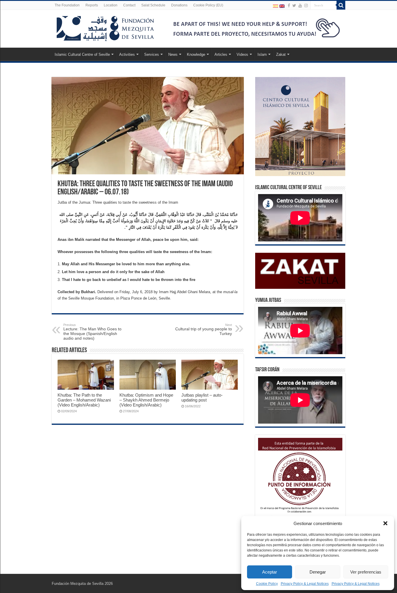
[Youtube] (300, 5)
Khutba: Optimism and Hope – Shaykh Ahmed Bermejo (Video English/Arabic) (146, 400)
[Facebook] (289, 5)
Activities (127, 54)
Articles (220, 54)
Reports (91, 5)
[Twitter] (294, 5)
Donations (179, 5)
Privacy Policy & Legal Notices (305, 584)
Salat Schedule (153, 5)
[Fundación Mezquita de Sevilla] (105, 27)
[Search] (341, 5)
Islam (262, 54)
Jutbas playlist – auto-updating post (202, 397)
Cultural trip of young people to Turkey (203, 329)
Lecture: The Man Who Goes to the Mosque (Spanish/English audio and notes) (92, 332)
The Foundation (67, 5)
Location (110, 5)
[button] (385, 523)
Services (151, 54)
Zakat (281, 54)
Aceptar (269, 571)
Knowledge (196, 54)
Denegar (318, 571)
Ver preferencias (365, 571)
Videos (242, 54)
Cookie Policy (267, 584)
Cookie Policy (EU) (208, 5)
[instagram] (306, 5)
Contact (129, 5)
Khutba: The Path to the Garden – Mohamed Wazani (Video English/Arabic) (84, 400)
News (173, 54)
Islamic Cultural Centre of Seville (82, 54)
